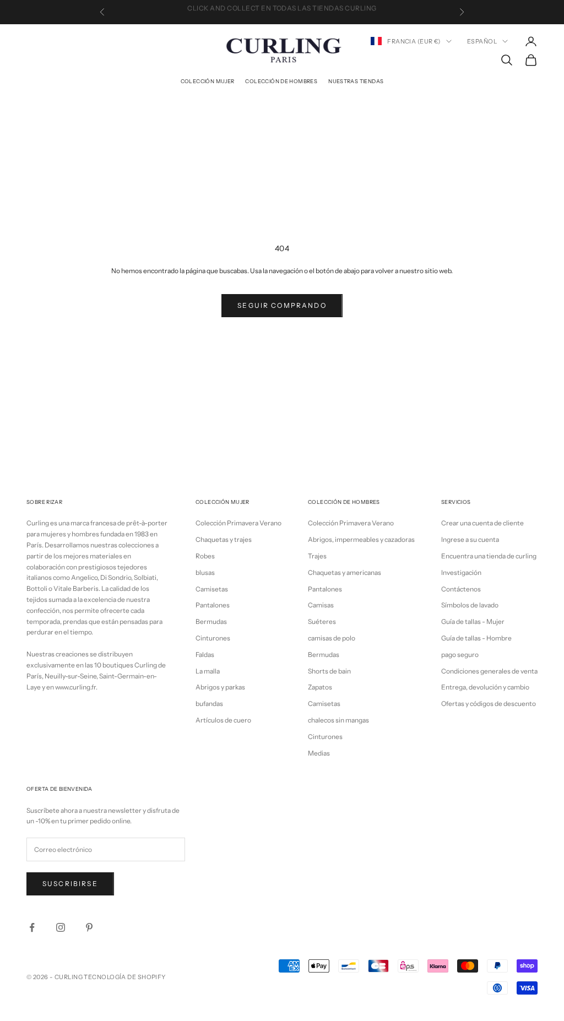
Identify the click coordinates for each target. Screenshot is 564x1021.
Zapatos (320, 687)
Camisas (321, 605)
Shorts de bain (329, 671)
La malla (208, 671)
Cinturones (213, 638)
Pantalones (213, 605)
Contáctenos (461, 589)
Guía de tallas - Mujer (473, 621)
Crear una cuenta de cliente (482, 523)
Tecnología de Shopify (124, 977)
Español (482, 41)
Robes (205, 556)
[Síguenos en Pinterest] (89, 927)
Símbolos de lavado (469, 605)
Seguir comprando (282, 305)
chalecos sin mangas (338, 720)
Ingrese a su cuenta (470, 539)
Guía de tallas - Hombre (476, 638)
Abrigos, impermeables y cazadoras (361, 539)
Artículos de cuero (223, 720)
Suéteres (322, 621)
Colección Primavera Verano (238, 523)
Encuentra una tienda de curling (488, 556)
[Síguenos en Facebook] (31, 927)
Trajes (317, 556)
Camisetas (212, 589)
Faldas (205, 654)
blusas (205, 572)
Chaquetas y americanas (344, 572)
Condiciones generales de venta (489, 671)
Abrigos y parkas (220, 687)
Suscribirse (70, 883)
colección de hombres (281, 81)
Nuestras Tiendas (355, 81)
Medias (319, 753)
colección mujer (208, 81)
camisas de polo (331, 638)
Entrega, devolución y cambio (485, 687)
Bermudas (211, 621)
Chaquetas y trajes (224, 539)
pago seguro (460, 654)
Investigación (461, 572)
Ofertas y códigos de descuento (488, 703)
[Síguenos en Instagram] (60, 927)
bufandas (209, 703)
